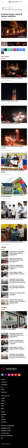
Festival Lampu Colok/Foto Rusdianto (12, 78)
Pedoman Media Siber (7, 435)
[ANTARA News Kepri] (15, 1)
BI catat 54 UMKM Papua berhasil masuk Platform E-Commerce (16, 267)
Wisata (3, 412)
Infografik (3, 422)
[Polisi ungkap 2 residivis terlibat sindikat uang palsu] (4, 274)
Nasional (3, 419)
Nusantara (4, 392)
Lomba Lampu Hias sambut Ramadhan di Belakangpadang (13, 195)
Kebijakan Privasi (5, 428)
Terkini (3, 379)
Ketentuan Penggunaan (7, 425)
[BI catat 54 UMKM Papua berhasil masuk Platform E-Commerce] (4, 267)
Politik (3, 398)
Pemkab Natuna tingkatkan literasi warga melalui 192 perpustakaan (16, 253)
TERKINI (3, 247)
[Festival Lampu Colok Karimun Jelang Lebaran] (14, 137)
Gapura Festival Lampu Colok (9, 101)
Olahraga (3, 414)
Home (5, 8)
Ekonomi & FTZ (5, 395)
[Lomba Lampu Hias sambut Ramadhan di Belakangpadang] (14, 185)
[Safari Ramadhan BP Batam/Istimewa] (14, 209)
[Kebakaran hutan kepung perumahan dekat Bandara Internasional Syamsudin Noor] (4, 281)
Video (2, 389)
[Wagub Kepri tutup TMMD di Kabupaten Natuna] (14, 161)
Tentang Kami (5, 433)
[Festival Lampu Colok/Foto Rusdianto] (14, 68)
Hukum (3, 400)
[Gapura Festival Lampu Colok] (14, 91)
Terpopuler (4, 384)
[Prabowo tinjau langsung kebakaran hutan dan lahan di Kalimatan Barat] (4, 302)
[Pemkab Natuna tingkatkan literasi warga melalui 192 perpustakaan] (4, 253)
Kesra (2, 403)
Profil (2, 405)
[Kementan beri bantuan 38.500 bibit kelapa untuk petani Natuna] (4, 260)
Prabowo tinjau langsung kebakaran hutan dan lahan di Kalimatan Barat (17, 301)
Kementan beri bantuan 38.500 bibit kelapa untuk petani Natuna (16, 260)
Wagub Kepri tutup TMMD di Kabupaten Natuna (12, 171)
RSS (2, 438)
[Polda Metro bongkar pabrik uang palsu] (4, 295)
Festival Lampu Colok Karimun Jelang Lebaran (12, 147)
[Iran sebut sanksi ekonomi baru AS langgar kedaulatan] (4, 288)
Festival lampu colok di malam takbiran (12, 9)
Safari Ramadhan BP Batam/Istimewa (12, 219)
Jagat (2, 408)
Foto (10, 8)
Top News (4, 307)
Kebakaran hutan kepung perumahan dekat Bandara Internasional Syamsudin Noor (17, 281)
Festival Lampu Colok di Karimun (10, 123)
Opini (2, 417)
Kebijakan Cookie (6, 430)
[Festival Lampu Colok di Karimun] (14, 114)
